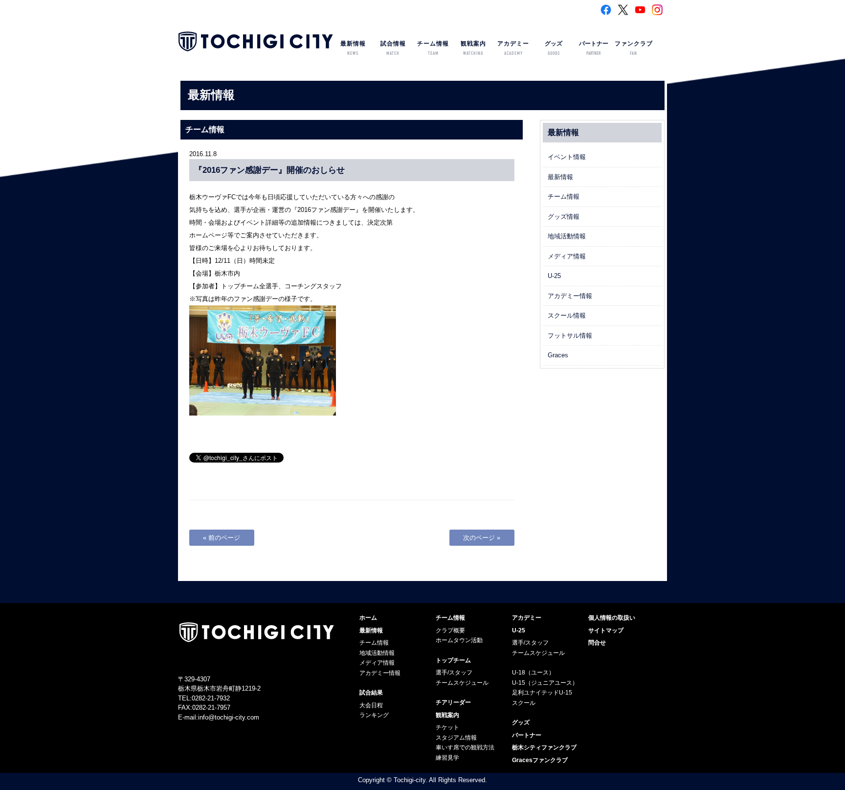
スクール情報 (567, 315)
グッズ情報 (563, 216)
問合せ (597, 642)
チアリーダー (453, 702)
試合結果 (371, 692)
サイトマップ (605, 630)
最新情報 (353, 48)
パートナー (593, 48)
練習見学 (447, 757)
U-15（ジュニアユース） (545, 682)
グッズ (553, 48)
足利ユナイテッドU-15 (542, 692)
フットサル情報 (570, 335)
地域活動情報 (567, 236)
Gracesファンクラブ (540, 760)
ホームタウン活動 (459, 640)
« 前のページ (221, 537)
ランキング (374, 715)
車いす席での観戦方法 (465, 747)
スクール (523, 702)
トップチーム (453, 660)
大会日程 (371, 705)
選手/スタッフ (454, 672)
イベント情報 (567, 157)
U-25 (554, 275)
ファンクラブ (634, 48)
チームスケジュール (462, 682)
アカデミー (513, 48)
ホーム (368, 617)
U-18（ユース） (533, 672)
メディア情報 (567, 256)
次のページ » (481, 537)
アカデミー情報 (570, 296)
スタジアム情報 (456, 737)
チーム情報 (433, 48)
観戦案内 (473, 48)
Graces (558, 355)
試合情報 (393, 48)
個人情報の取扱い (611, 617)
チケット (447, 727)
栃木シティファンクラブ (544, 747)
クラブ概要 (450, 630)
